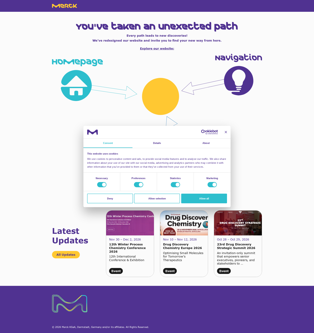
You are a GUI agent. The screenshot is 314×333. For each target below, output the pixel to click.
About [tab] (206, 143)
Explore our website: (157, 48)
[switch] (138, 184)
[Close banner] (226, 132)
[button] (157, 117)
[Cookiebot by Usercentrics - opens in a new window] (203, 132)
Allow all (204, 198)
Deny (110, 198)
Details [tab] (157, 143)
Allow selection (157, 198)
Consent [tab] (108, 143)
